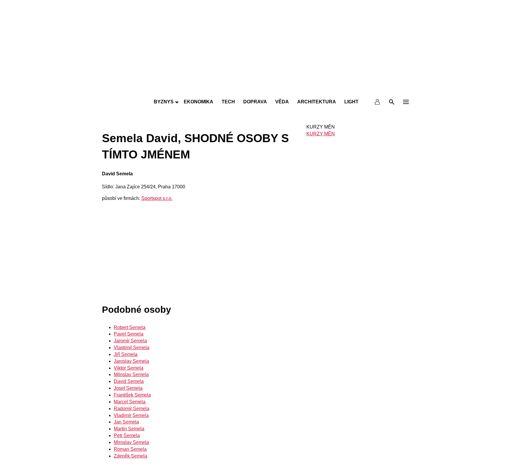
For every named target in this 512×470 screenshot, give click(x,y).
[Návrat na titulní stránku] (256, 88)
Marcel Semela (129, 401)
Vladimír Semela (131, 415)
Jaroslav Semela (131, 361)
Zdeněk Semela (130, 455)
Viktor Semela (128, 367)
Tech (228, 101)
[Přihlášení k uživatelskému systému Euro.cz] (377, 102)
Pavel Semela (128, 333)
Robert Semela (129, 327)
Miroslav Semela (131, 442)
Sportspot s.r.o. (156, 198)
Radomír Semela (131, 408)
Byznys (164, 101)
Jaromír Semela (130, 340)
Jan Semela (126, 421)
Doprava (255, 101)
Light (351, 101)
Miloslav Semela (131, 374)
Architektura (316, 101)
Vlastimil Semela (131, 347)
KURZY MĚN (320, 133)
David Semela (129, 381)
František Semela (132, 394)
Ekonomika (198, 101)
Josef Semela (128, 388)
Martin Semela (129, 428)
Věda (282, 101)
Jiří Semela (125, 354)
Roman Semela (130, 449)
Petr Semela (127, 435)
